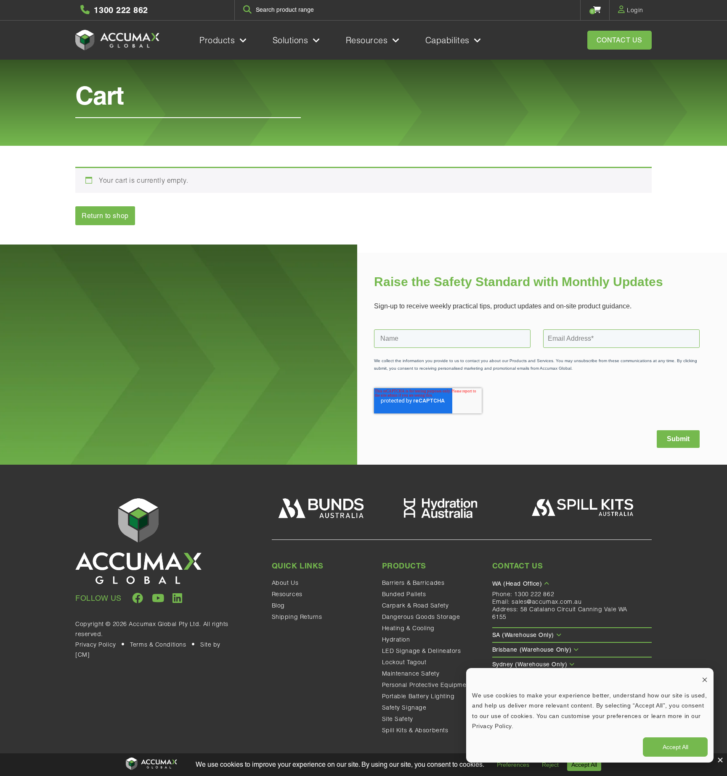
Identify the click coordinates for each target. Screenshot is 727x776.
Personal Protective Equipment (427, 685)
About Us (285, 583)
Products (218, 40)
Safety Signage (404, 707)
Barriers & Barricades (413, 583)
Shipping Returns (297, 617)
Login (634, 10)
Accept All (675, 747)
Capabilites (448, 40)
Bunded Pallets (404, 594)
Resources (368, 40)
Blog (278, 605)
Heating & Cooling (408, 628)
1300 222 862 (534, 594)
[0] (597, 9)
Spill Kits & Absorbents (415, 730)
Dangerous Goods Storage (421, 617)
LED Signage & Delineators (421, 651)
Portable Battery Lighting (418, 696)
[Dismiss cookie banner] (705, 679)
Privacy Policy (95, 644)
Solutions (292, 40)
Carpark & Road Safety (415, 605)
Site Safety (397, 719)
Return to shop (105, 216)
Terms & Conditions (158, 644)
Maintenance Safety (411, 673)
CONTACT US (620, 40)
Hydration (396, 639)
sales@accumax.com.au (546, 601)
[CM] (82, 654)
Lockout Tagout (404, 662)
